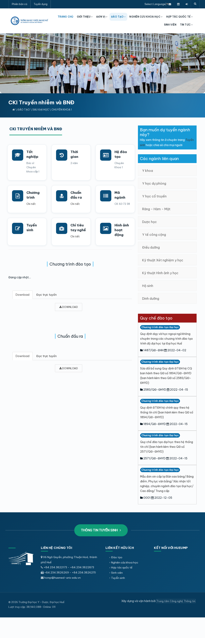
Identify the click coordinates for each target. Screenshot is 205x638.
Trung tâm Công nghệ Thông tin (176, 601)
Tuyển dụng (40, 4)
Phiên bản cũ (19, 4)
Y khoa (147, 171)
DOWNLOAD (70, 307)
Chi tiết (31, 203)
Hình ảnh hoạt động (122, 230)
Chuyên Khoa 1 (61, 109)
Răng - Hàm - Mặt (156, 209)
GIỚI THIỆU (84, 16)
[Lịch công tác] (178, 4)
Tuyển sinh (118, 578)
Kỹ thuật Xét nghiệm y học (162, 260)
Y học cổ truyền (154, 196)
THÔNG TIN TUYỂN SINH (100, 530)
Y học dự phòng (154, 183)
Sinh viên (117, 572)
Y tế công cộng (154, 235)
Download (22, 295)
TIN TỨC (185, 24)
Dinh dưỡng (150, 299)
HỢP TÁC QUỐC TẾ (178, 16)
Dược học (149, 222)
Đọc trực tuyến (46, 295)
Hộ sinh (147, 286)
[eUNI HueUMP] (187, 4)
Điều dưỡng (151, 247)
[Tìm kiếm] (195, 4)
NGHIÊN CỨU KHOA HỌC (145, 16)
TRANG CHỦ (65, 16)
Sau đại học (40, 109)
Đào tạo (23, 109)
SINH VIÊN (170, 24)
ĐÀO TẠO (117, 16)
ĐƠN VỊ (101, 16)
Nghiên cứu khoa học (124, 562)
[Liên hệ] (170, 4)
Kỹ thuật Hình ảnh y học (160, 273)
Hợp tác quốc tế (121, 567)
